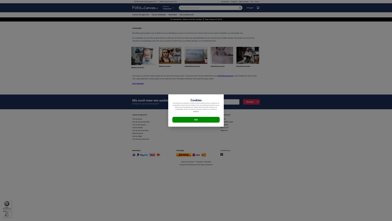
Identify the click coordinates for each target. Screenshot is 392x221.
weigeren (196, 111)
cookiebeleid (179, 109)
